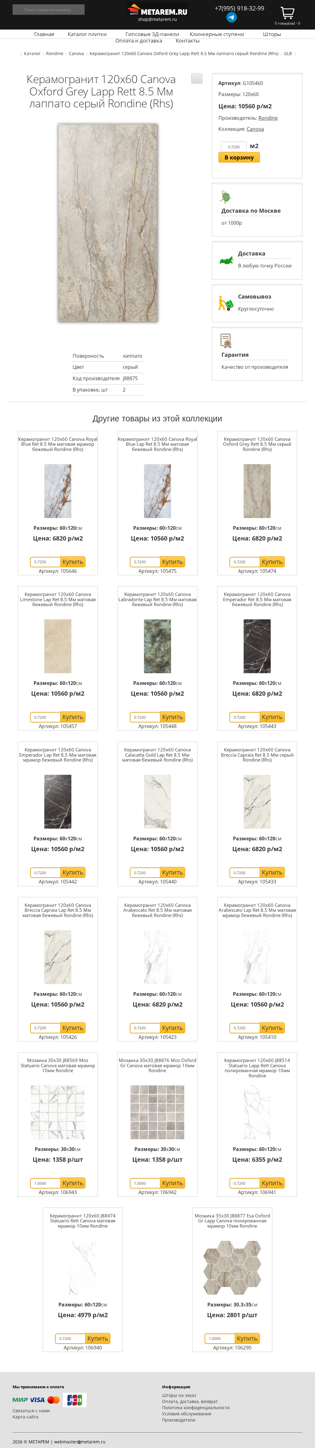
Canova (76, 53)
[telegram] (231, 17)
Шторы (272, 34)
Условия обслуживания (186, 1414)
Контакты (188, 40)
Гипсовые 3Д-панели (152, 34)
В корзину (239, 157)
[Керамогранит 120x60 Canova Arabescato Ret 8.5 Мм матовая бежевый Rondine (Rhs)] (157, 957)
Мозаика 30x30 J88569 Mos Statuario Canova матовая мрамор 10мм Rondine (58, 1065)
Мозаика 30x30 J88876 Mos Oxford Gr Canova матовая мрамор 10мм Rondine (157, 1065)
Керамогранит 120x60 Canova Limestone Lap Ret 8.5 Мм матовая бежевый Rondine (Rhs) (58, 599)
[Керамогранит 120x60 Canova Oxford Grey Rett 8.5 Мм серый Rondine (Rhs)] (257, 491)
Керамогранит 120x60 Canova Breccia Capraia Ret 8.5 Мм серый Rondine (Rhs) (257, 754)
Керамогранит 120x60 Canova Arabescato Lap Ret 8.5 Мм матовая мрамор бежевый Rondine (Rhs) (257, 910)
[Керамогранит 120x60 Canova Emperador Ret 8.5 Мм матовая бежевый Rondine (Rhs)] (257, 646)
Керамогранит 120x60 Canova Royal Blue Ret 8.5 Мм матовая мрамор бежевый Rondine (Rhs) (58, 444)
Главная (44, 34)
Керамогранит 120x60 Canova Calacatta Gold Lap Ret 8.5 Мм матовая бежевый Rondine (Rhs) (157, 754)
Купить (72, 561)
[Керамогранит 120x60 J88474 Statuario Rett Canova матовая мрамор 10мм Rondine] (82, 1268)
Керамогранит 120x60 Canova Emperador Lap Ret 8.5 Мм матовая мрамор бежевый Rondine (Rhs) (57, 754)
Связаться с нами (31, 1411)
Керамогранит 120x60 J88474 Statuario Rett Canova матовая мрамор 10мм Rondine (83, 1221)
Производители (178, 1420)
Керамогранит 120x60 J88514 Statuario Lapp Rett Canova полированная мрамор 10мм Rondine (257, 1068)
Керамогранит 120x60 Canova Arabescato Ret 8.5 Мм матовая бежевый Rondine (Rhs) (157, 910)
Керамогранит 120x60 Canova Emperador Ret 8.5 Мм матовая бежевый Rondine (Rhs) (257, 599)
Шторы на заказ (179, 1395)
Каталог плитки (87, 34)
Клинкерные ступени (217, 34)
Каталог (32, 53)
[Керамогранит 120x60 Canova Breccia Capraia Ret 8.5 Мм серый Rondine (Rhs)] (257, 802)
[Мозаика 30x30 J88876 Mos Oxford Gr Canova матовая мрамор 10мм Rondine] (157, 1112)
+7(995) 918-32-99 (239, 8)
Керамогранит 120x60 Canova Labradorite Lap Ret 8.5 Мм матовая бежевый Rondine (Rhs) (157, 599)
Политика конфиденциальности (196, 1407)
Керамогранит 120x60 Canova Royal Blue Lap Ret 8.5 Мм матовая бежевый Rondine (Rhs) (157, 444)
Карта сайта (25, 1417)
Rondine (54, 53)
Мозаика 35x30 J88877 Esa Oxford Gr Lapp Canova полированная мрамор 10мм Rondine (232, 1221)
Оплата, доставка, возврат (190, 1401)
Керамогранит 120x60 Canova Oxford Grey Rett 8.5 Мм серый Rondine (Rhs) (257, 444)
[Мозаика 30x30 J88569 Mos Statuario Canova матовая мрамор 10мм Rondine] (57, 1112)
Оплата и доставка (138, 40)
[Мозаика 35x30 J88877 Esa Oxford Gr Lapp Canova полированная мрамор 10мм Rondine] (232, 1268)
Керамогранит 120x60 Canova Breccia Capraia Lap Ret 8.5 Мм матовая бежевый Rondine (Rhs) (57, 910)
